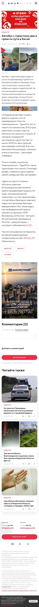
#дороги (7, 248)
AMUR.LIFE (29, 238)
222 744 (7, 525)
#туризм (7, 254)
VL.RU (29, 225)
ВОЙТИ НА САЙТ (19, 537)
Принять (33, 601)
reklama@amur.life (27, 528)
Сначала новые (8, 330)
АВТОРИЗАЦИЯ (19, 357)
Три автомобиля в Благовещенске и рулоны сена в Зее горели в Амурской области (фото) (19, 457)
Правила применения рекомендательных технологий (19, 590)
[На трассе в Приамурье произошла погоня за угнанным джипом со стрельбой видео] (34, 416)
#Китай (20, 248)
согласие (3, 598)
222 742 (25, 525)
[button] (28, 544)
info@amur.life (8, 528)
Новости (5, 32)
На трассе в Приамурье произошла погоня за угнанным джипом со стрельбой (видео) (18, 410)
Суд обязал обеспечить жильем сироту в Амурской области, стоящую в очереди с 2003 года (19, 503)
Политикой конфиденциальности (12, 604)
